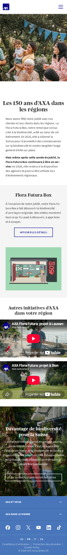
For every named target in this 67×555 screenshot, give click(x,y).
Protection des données (47, 544)
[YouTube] (38, 527)
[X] (28, 527)
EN (42, 539)
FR (29, 539)
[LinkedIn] (49, 527)
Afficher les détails (33, 232)
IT (35, 539)
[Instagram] (18, 527)
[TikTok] (59, 527)
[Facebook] (8, 527)
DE (22, 539)
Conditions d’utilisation (16, 544)
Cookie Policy (32, 547)
